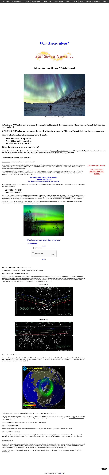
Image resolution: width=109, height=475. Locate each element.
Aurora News (47, 1)
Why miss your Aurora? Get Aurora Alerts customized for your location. (44, 179)
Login (67, 1)
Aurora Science (36, 1)
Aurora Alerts (5, 1)
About (81, 1)
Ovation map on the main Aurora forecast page (33, 422)
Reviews (26, 1)
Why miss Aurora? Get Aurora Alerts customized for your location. (97, 169)
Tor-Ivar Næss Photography (57, 116)
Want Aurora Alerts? (54, 43)
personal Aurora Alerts (46, 153)
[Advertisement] (53, 22)
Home (45, 473)
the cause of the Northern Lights (63, 197)
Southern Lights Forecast (93, 1)
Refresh (75, 1)
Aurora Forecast (16, 1)
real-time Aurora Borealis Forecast (70, 278)
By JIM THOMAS (6, 162)
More (105, 1)
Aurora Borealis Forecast (59, 151)
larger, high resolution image (76, 418)
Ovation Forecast (58, 1)
